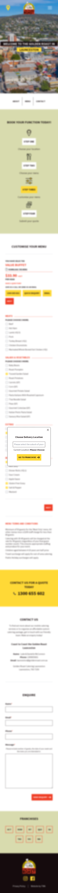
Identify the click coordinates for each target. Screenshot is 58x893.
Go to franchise (27, 457)
